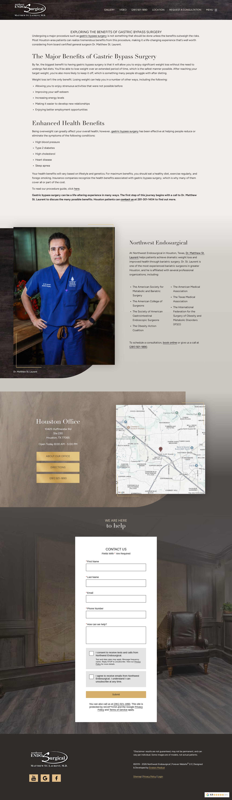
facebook (56, 778)
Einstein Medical (157, 768)
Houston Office (58, 422)
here (76, 189)
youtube (33, 778)
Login (160, 777)
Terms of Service (118, 709)
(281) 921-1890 (138, 347)
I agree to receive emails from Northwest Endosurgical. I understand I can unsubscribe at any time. (117, 679)
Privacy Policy (149, 777)
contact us (127, 199)
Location (158, 10)
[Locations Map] (160, 449)
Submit (116, 694)
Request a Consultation (185, 10)
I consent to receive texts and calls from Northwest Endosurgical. (118, 658)
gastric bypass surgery (93, 36)
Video (123, 10)
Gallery (109, 10)
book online (170, 342)
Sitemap (137, 777)
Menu (209, 10)
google (45, 778)
